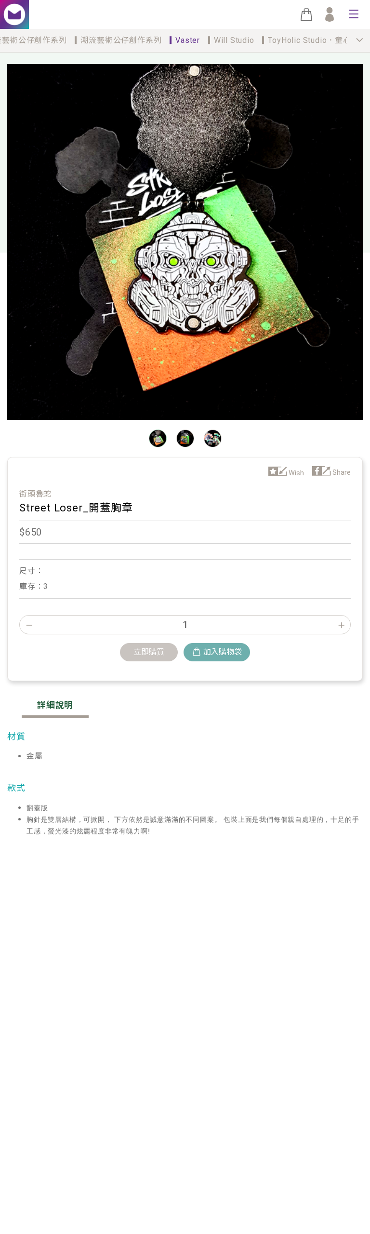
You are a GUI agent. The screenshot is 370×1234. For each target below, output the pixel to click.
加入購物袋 (222, 652)
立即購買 (148, 652)
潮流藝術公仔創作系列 (120, 40)
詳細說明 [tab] (55, 705)
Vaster (187, 40)
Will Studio (234, 40)
